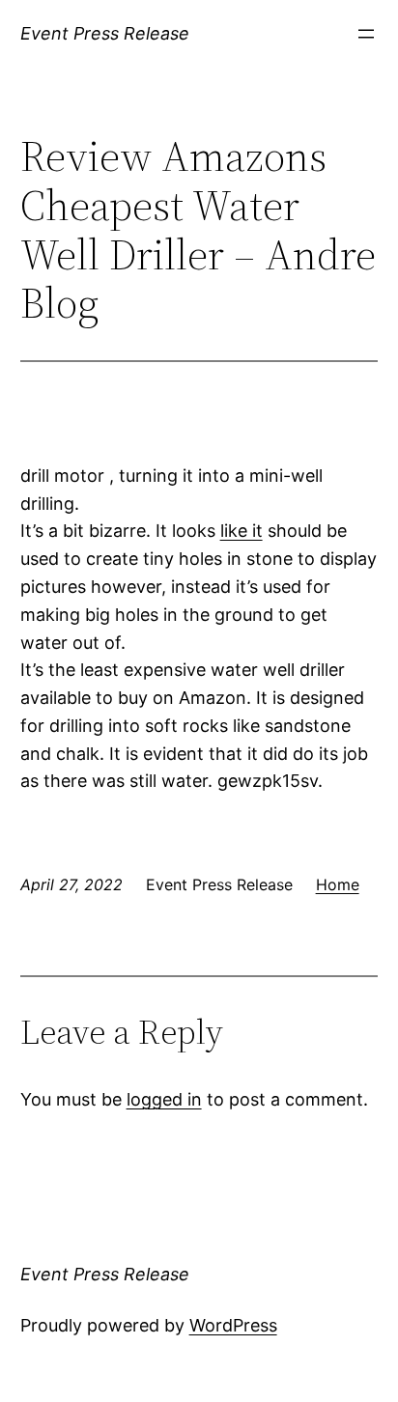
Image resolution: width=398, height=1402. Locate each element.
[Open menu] (366, 33)
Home (337, 884)
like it (241, 530)
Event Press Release (104, 33)
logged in (164, 1099)
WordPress (233, 1325)
